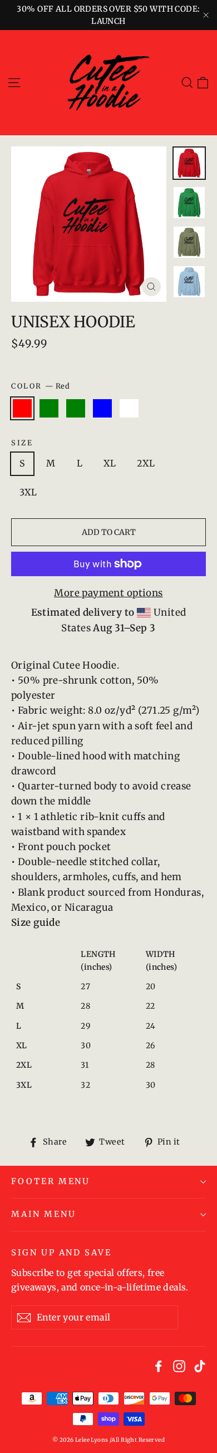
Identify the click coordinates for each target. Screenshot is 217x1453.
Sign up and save (61, 1253)
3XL (28, 492)
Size (22, 443)
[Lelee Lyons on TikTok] (200, 1365)
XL (109, 463)
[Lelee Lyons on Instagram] (179, 1365)
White (129, 408)
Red (22, 408)
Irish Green (49, 408)
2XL (146, 463)
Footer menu (50, 1181)
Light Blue (102, 408)
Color (40, 385)
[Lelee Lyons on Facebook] (158, 1365)
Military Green (76, 408)
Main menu (43, 1214)
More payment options (108, 593)
